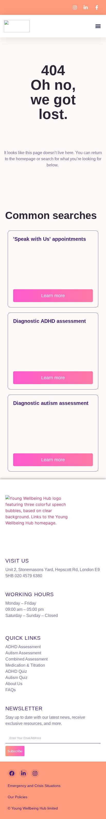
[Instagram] (35, 773)
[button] (98, 26)
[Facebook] (12, 773)
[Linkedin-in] (23, 773)
